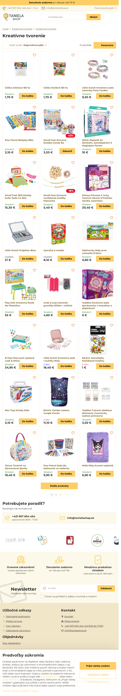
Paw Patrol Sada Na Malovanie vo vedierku (56, 467)
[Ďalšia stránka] (67, 495)
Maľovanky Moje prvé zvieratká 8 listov (94, 252)
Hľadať (93, 17)
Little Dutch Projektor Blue (20, 250)
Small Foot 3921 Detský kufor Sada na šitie (18, 197)
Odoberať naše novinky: (24, 593)
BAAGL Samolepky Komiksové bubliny (93, 359)
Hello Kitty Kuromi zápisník (97, 465)
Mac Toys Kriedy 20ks (17, 410)
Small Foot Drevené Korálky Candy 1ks (54, 141)
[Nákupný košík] (107, 17)
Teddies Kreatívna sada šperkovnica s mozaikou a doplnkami (97, 305)
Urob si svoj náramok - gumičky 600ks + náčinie (57, 304)
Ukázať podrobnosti (98, 681)
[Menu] (115, 17)
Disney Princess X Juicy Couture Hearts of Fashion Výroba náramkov (97, 198)
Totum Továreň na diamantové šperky (16, 467)
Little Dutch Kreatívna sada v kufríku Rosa (59, 359)
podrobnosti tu (50, 676)
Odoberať (106, 588)
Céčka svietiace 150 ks (17, 87)
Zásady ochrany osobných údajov (21, 691)
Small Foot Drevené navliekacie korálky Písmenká (54, 198)
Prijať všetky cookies (98, 665)
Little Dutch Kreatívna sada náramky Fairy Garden (98, 89)
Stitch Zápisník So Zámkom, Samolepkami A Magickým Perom (97, 143)
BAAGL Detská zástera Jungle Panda (56, 412)
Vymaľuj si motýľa (53, 250)
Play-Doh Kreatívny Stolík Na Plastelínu (19, 304)
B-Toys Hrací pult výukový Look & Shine (19, 359)
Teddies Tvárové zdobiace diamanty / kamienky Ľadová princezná (97, 413)
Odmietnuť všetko (98, 674)
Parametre (107, 45)
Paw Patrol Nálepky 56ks (19, 140)
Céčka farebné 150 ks (55, 87)
